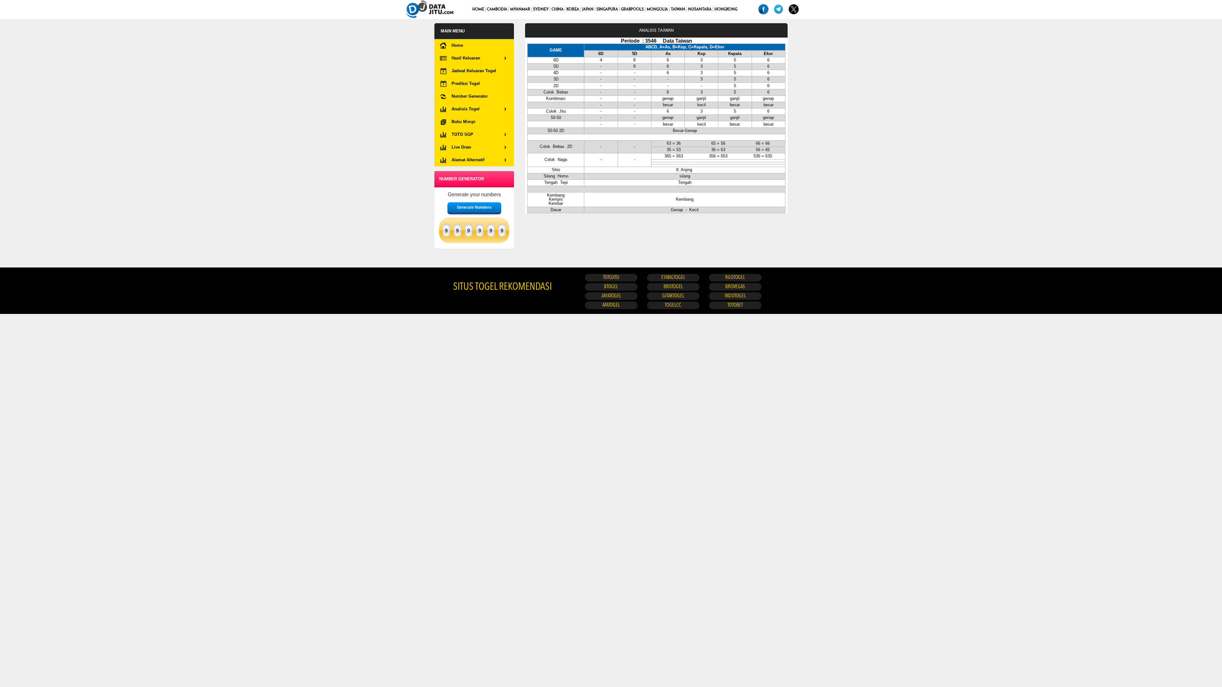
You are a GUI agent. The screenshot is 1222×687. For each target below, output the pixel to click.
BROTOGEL (673, 286)
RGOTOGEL (735, 277)
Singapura (607, 9)
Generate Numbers (474, 207)
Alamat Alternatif (468, 159)
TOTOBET (735, 305)
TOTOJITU (611, 277)
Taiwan (678, 9)
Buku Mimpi (463, 121)
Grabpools (632, 9)
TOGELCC (673, 305)
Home (478, 9)
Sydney (541, 9)
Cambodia (497, 9)
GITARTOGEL (673, 296)
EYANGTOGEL (673, 277)
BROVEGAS (735, 286)
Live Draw (461, 147)
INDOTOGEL (735, 296)
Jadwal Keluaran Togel (474, 70)
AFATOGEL (611, 305)
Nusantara (700, 9)
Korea (572, 9)
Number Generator (470, 96)
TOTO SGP (462, 134)
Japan (587, 9)
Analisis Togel (466, 109)
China (557, 9)
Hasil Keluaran (466, 58)
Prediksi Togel (466, 83)
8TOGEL (611, 286)
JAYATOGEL (611, 296)
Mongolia (657, 9)
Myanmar (520, 9)
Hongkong (725, 9)
